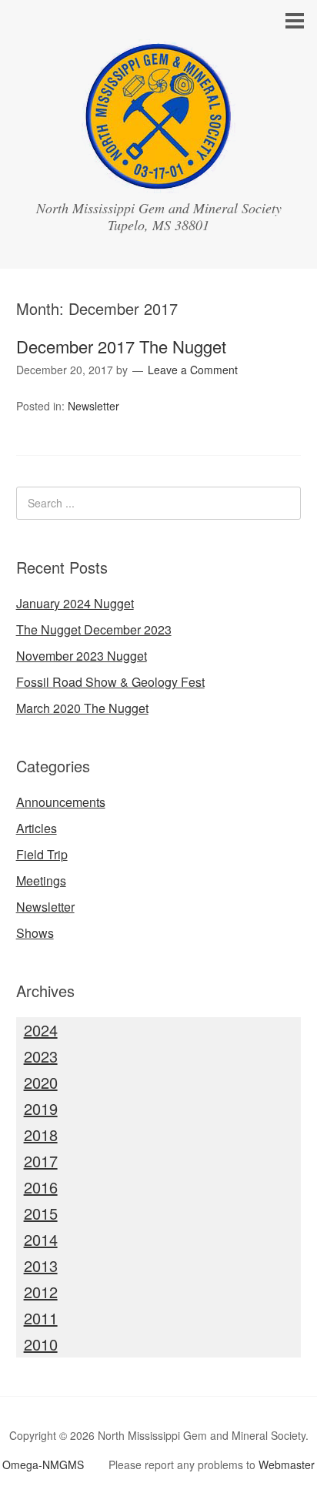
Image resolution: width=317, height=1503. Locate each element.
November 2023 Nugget (81, 655)
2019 (41, 1108)
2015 (41, 1213)
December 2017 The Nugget (121, 346)
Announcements (60, 802)
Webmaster (287, 1464)
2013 (41, 1265)
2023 (41, 1056)
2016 (41, 1187)
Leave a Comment (193, 369)
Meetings (41, 880)
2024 (41, 1030)
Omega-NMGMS (43, 1464)
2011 (41, 1318)
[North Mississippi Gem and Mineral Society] (158, 179)
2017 (41, 1161)
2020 (41, 1082)
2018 (41, 1134)
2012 (41, 1291)
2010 (41, 1344)
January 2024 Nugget (75, 603)
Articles (36, 828)
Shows (35, 933)
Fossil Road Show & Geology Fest (110, 682)
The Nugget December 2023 (94, 629)
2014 (41, 1239)
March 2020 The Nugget (82, 708)
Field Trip (42, 854)
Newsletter (93, 405)
